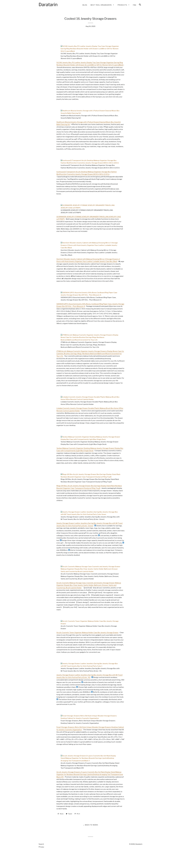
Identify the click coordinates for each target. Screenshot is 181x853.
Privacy (41, 847)
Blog (85, 5)
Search (41, 844)
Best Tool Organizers (101, 5)
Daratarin (138, 844)
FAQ (134, 5)
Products (123, 5)
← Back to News (90, 825)
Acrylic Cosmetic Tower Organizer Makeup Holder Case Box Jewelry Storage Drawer (87, 633)
